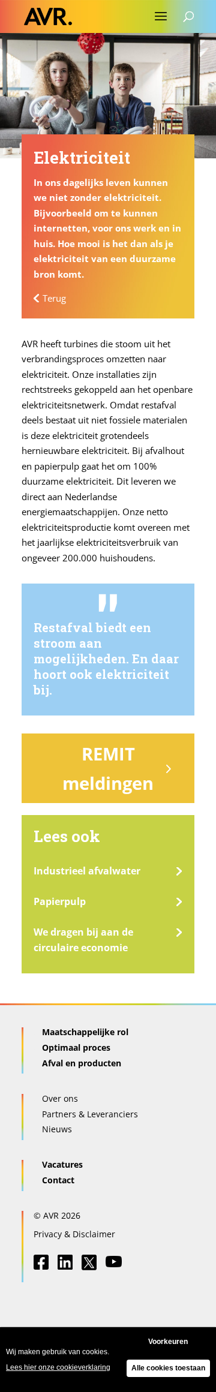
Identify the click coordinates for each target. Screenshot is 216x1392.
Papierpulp (60, 901)
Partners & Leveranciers (90, 1114)
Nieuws (57, 1129)
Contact (58, 1180)
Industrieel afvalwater (87, 870)
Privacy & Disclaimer (74, 1234)
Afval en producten (81, 1063)
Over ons (60, 1098)
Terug (54, 298)
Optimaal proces (76, 1047)
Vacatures (62, 1164)
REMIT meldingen (108, 768)
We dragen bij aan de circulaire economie (83, 939)
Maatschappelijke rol (85, 1032)
